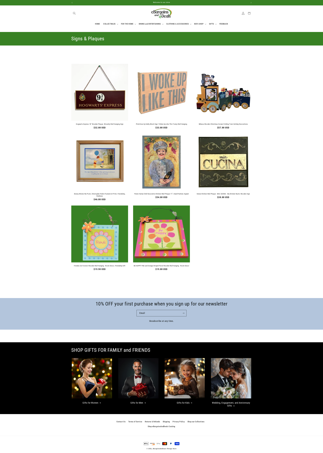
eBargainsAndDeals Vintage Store (165, 449)
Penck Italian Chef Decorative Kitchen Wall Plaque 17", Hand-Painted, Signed (161, 194)
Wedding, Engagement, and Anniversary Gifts (231, 404)
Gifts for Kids (183, 402)
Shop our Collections (196, 422)
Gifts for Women (90, 402)
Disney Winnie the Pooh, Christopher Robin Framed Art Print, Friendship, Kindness (99, 195)
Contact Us (121, 422)
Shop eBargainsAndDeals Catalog (161, 426)
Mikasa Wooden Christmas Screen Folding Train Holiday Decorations (223, 124)
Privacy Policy (179, 422)
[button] (74, 13)
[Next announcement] (251, 2)
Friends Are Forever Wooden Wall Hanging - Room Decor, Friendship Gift (99, 266)
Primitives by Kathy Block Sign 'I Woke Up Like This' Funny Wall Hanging (161, 124)
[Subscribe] (183, 313)
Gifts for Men (136, 402)
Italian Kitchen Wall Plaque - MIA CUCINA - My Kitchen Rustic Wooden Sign (223, 194)
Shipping (166, 422)
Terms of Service (135, 422)
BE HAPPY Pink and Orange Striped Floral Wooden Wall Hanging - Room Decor (161, 266)
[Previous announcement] (72, 2)
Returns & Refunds (152, 422)
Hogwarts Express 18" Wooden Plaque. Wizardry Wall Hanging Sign (99, 124)
